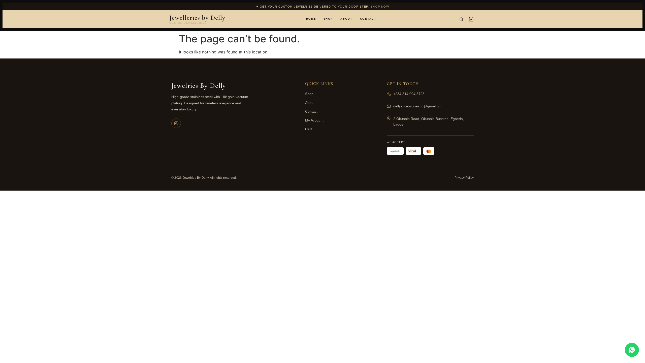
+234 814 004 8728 (409, 94)
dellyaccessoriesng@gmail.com (418, 106)
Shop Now (380, 6)
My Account (314, 120)
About (346, 18)
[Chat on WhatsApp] (632, 350)
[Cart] (471, 19)
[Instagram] (176, 123)
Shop (328, 18)
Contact (368, 18)
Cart (308, 129)
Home (311, 18)
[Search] (461, 19)
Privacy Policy (464, 177)
